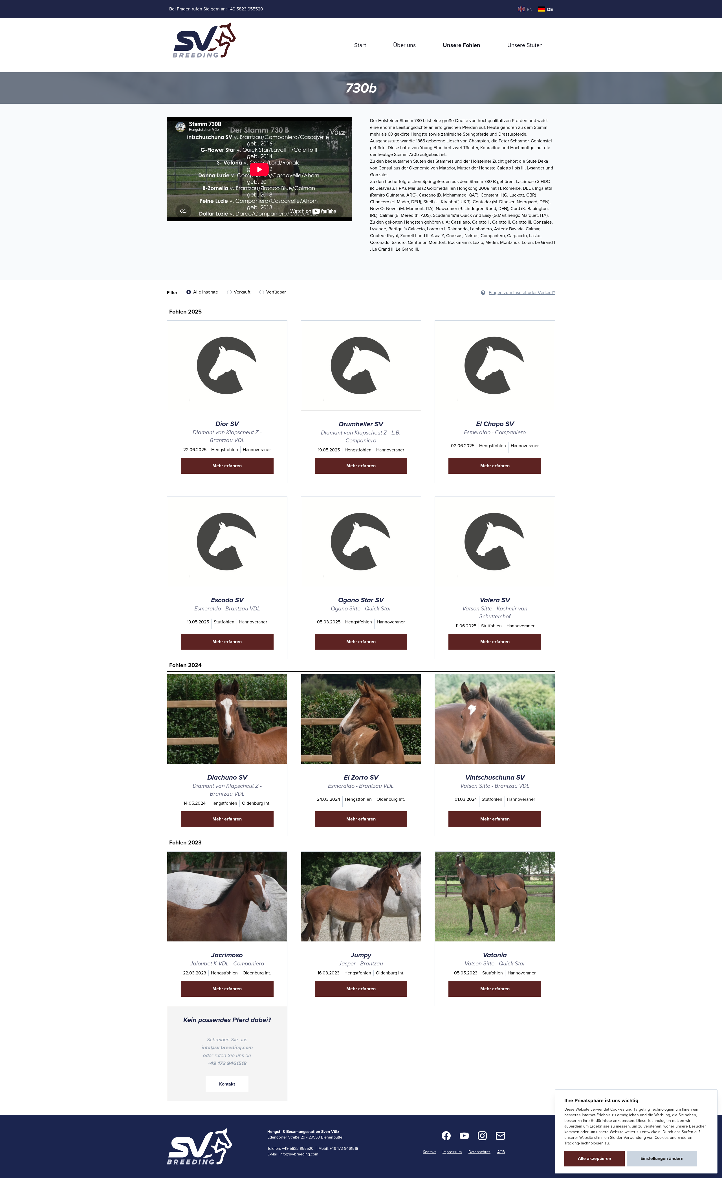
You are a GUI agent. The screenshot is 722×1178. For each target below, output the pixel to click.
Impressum (452, 1152)
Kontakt (227, 1084)
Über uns (404, 45)
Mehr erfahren (227, 465)
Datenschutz (479, 1152)
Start (360, 45)
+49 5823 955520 (245, 9)
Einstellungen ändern (661, 1158)
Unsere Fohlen (461, 45)
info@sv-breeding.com (298, 1154)
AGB (501, 1152)
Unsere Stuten (525, 45)
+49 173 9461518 (344, 1148)
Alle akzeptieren (594, 1158)
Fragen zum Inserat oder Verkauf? (522, 292)
